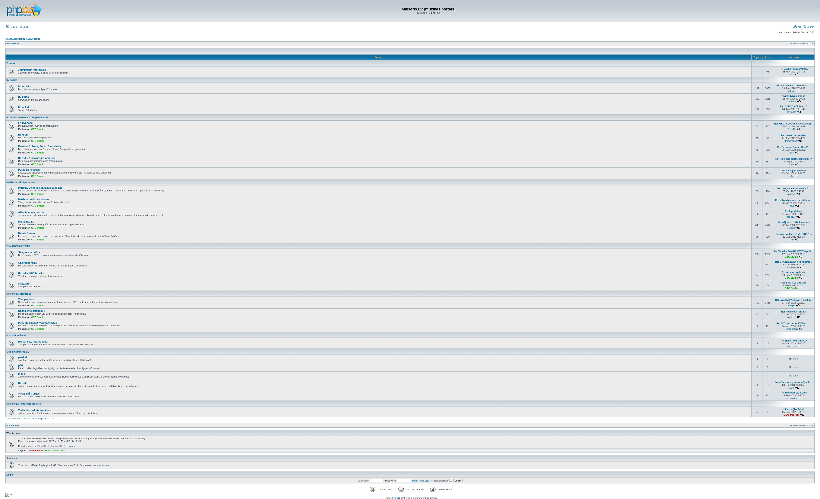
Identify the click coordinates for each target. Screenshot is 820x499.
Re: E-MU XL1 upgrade (793, 282)
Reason (23, 134)
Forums (10, 63)
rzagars (791, 194)
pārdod (22, 357)
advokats (791, 112)
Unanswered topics (15, 39)
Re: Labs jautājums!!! (794, 170)
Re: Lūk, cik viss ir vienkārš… (793, 188)
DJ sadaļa (11, 80)
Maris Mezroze (791, 415)
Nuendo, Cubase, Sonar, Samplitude (40, 146)
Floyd (791, 205)
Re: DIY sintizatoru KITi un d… (793, 323)
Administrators (36, 450)
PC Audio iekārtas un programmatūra (27, 117)
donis (791, 164)
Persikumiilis (791, 329)
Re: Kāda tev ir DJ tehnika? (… (793, 85)
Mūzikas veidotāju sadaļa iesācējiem (40, 187)
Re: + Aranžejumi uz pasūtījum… (793, 200)
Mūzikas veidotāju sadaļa (20, 182)
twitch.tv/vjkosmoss (793, 96)
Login (25, 27)
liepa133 (791, 217)
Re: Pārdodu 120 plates (794, 392)
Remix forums (26, 233)
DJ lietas (23, 96)
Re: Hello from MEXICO (794, 340)
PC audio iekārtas (29, 169)
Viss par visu (26, 299)
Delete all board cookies (17, 418)
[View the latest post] (796, 74)
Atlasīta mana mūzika (31, 212)
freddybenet (791, 141)
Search (810, 27)
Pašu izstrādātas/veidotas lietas (37, 322)
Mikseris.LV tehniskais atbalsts (23, 403)
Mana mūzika (26, 221)
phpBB (398, 498)
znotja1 (791, 305)
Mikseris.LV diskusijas (18, 293)
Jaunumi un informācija (32, 69)
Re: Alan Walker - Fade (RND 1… (794, 234)
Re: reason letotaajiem (793, 135)
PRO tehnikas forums (18, 245)
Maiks (791, 387)
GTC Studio (37, 129)
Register (13, 27)
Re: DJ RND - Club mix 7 (793, 106)
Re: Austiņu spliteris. (793, 272)
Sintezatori (24, 283)
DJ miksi (23, 107)
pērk (21, 365)
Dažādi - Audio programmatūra (37, 158)
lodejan (791, 91)
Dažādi (22, 383)
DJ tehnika (24, 86)
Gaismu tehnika (27, 262)
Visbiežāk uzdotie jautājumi (34, 410)
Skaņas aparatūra (29, 252)
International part (16, 335)
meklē (22, 373)
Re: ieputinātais (793, 211)
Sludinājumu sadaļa (17, 351)
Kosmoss (791, 101)
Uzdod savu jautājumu (31, 311)
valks (791, 176)
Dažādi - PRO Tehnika (31, 273)
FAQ (798, 27)
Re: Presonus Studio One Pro (793, 147)
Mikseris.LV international (33, 341)
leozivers (791, 346)
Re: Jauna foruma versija (794, 69)
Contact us (47, 418)
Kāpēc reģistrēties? (794, 409)
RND (791, 239)
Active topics (33, 39)
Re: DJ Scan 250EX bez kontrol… (793, 261)
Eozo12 (791, 129)
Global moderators (55, 450)
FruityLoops (25, 122)
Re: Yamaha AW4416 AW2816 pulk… (794, 251)
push (791, 74)
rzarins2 (791, 317)
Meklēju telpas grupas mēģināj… (793, 382)
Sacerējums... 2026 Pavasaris (794, 222)
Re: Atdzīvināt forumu (793, 311)
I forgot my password (422, 481)
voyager (791, 228)
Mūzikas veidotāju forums (33, 199)
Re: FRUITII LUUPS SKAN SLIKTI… (793, 123)
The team (36, 418)
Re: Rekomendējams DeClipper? (793, 159)
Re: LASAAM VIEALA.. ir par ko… (793, 300)
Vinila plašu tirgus (29, 393)
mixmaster (791, 398)
